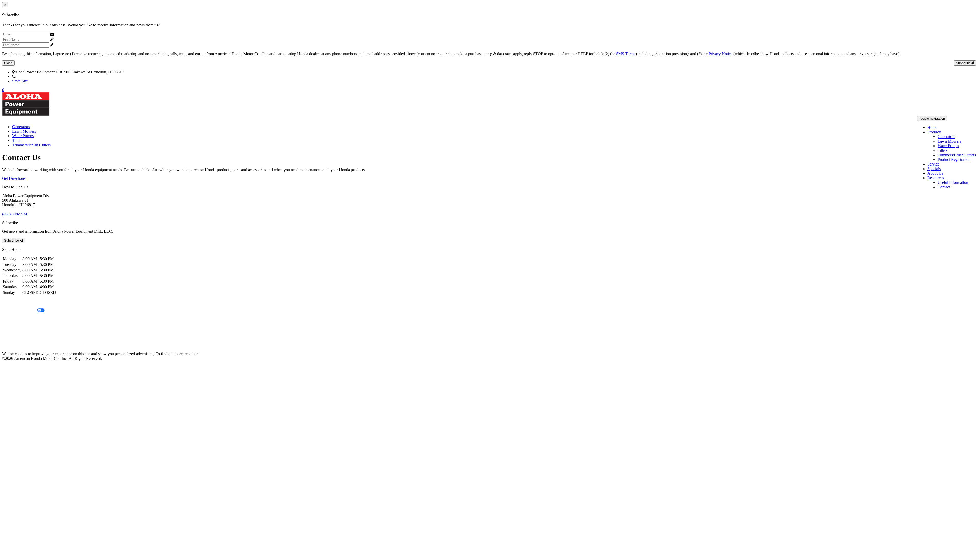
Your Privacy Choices (19, 310)
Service (933, 164)
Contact (944, 187)
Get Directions (13, 178)
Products (934, 132)
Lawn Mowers (949, 141)
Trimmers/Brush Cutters (957, 155)
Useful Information (953, 182)
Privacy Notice (720, 54)
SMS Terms (625, 54)
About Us (935, 173)
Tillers (942, 150)
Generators (946, 136)
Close (8, 63)
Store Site (20, 81)
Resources (935, 178)
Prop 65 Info (12, 336)
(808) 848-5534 (28, 76)
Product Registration (954, 159)
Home (932, 127)
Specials (934, 169)
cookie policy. (210, 354)
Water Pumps (948, 146)
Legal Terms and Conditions (25, 319)
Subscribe (963, 63)
